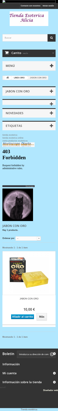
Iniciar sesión (48, 6)
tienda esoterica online (12, 138)
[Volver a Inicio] (8, 78)
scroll (3, 387)
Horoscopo (30, 186)
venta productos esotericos (15, 141)
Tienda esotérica (29, 409)
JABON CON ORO (29, 298)
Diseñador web (50, 390)
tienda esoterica (9, 135)
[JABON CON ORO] (29, 273)
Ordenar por (8, 238)
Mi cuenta (9, 373)
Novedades (14, 113)
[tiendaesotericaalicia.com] (29, 18)
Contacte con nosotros (30, 6)
